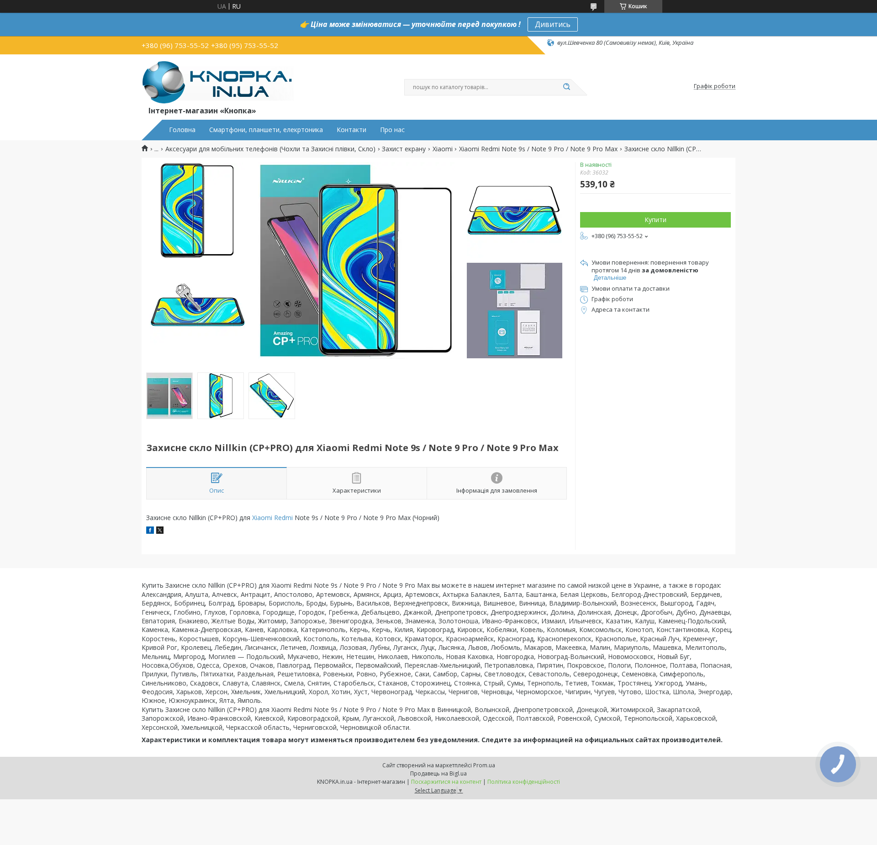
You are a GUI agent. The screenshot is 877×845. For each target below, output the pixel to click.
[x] (160, 531)
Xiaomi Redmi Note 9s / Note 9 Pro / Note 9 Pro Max (538, 149)
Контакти (351, 130)
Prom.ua (484, 765)
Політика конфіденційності (523, 782)
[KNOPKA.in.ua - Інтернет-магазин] (218, 82)
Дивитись (553, 24)
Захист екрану (404, 149)
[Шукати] (566, 87)
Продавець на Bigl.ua (438, 773)
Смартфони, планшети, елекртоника (266, 130)
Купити (655, 219)
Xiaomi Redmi (272, 517)
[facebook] (150, 531)
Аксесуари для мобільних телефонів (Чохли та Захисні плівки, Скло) (270, 149)
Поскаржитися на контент (446, 782)
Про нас (392, 130)
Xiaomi (443, 149)
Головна (182, 130)
